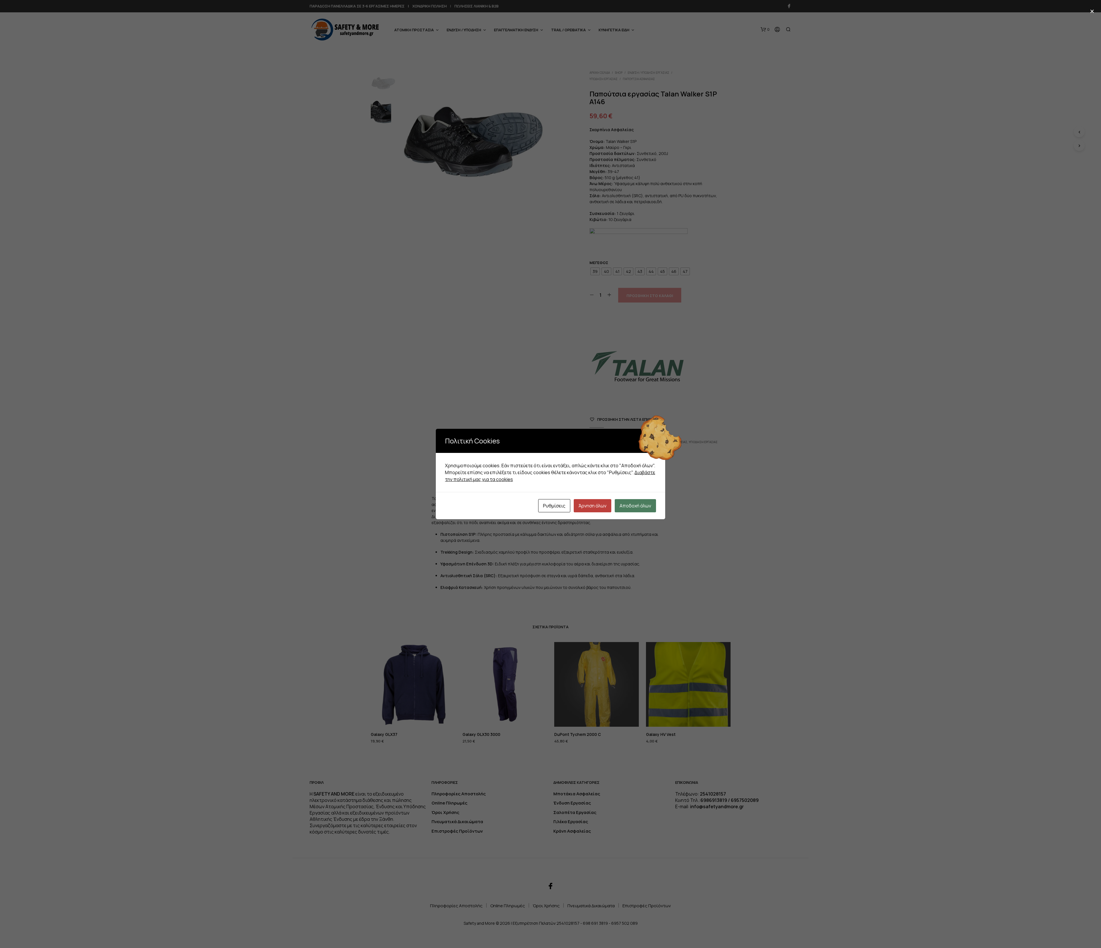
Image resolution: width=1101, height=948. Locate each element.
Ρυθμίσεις (554, 506)
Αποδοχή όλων (635, 506)
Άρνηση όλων (592, 506)
